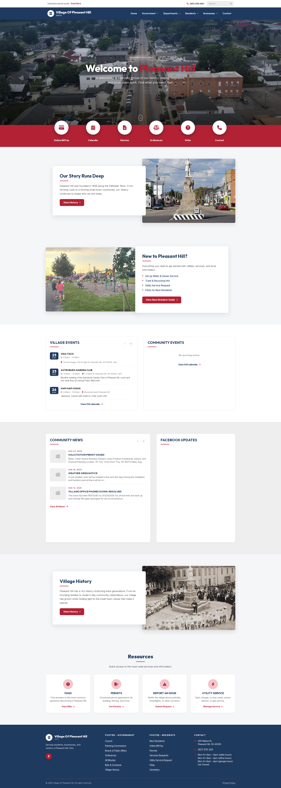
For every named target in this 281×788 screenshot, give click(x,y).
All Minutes (110, 760)
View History (70, 202)
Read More (76, 3)
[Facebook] (49, 756)
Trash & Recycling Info (157, 280)
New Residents (157, 741)
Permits (153, 750)
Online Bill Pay (156, 745)
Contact (227, 13)
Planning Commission (115, 745)
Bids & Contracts (113, 765)
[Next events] (130, 343)
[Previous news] (137, 441)
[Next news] (143, 441)
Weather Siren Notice (82, 473)
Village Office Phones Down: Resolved (95, 491)
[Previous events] (124, 343)
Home (134, 13)
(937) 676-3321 (197, 3)
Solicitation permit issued (86, 454)
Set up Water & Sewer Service (161, 276)
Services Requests (159, 755)
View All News (57, 506)
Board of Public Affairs (116, 750)
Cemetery (155, 769)
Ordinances (110, 755)
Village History (112, 769)
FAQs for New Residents (158, 290)
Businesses (209, 13)
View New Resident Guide (160, 299)
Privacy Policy (229, 783)
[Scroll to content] (140, 118)
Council (108, 741)
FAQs (152, 765)
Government (149, 13)
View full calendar (90, 404)
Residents (190, 13)
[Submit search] (231, 3)
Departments (170, 13)
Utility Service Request (157, 285)
